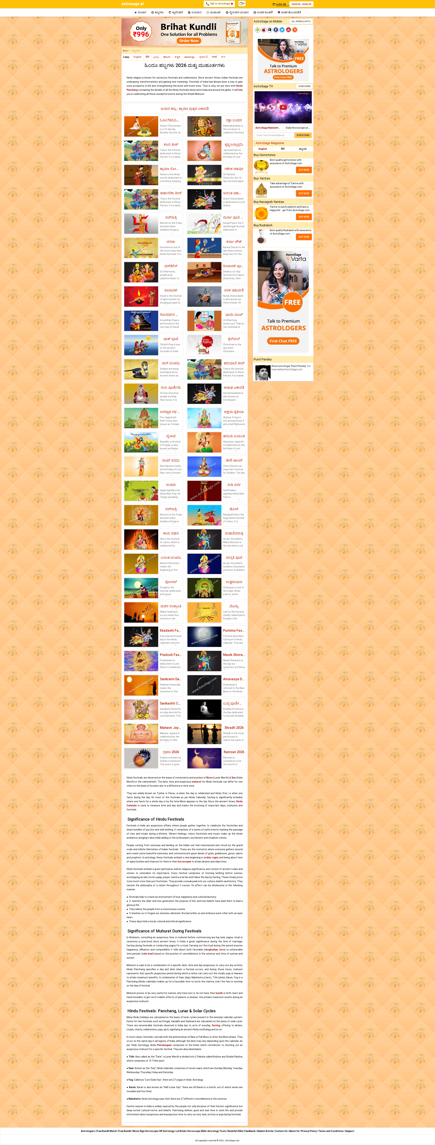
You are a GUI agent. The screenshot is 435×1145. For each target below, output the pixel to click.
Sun (233, 777)
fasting (216, 1025)
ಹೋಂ (125, 50)
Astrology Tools (217, 1131)
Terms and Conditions (331, 1131)
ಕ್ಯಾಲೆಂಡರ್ (175, 12)
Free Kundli (125, 1131)
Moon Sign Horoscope (145, 1131)
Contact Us (281, 1131)
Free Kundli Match (106, 1131)
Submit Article (265, 1131)
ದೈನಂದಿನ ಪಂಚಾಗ (237, 12)
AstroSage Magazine (270, 143)
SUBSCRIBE (304, 86)
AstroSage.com (232, 1140)
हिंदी (282, 149)
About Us (294, 1131)
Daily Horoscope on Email (300, 127)
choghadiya (211, 949)
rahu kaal (147, 953)
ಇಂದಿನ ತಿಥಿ (279, 4)
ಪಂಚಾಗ (140, 12)
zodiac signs (211, 857)
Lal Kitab (181, 1131)
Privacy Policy (309, 1131)
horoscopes (184, 861)
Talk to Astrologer (218, 4)
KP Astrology (167, 1131)
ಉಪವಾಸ (195, 12)
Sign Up (306, 4)
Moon (209, 777)
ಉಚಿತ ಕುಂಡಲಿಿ (263, 12)
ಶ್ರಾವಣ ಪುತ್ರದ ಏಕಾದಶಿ (194, 109)
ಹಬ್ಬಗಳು (157, 12)
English (263, 149)
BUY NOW (304, 170)
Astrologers (88, 1131)
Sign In (296, 4)
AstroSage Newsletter (268, 127)
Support (349, 1131)
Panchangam (164, 1045)
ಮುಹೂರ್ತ (213, 12)
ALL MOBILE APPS (301, 21)
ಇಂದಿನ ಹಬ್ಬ (169, 109)
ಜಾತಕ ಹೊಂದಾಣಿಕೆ (289, 12)
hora (222, 949)
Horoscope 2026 (196, 1131)
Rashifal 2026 (235, 1131)
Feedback (250, 1131)
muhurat (196, 781)
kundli (219, 993)
